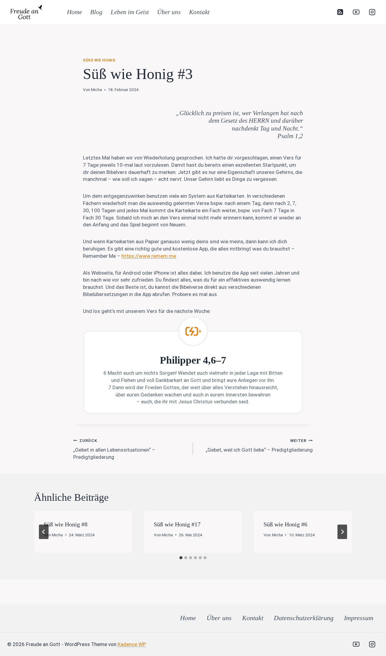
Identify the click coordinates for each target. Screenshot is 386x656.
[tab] (180, 557)
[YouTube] (356, 12)
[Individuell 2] (340, 644)
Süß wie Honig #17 (177, 524)
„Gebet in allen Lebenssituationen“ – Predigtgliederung (114, 449)
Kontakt (199, 12)
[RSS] (340, 12)
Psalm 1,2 (290, 136)
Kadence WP (132, 644)
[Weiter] (342, 532)
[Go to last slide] (44, 532)
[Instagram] (372, 12)
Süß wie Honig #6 (285, 524)
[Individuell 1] (324, 644)
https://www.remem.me (149, 256)
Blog (96, 12)
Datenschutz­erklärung (304, 618)
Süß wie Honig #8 (65, 524)
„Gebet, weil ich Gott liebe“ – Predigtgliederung (259, 445)
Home (74, 12)
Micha (96, 89)
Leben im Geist (130, 12)
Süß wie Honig (99, 60)
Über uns (169, 12)
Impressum (358, 618)
